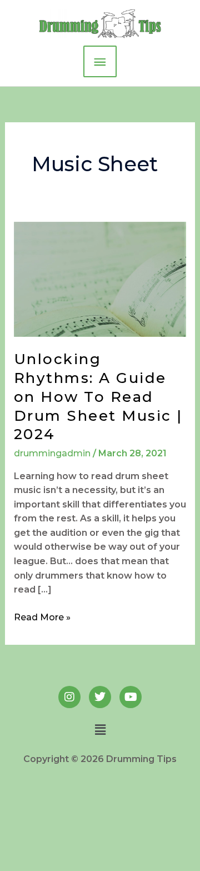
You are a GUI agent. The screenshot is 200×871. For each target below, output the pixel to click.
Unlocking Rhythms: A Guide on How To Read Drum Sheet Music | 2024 (98, 396)
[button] (100, 729)
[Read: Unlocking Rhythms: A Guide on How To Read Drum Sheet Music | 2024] (100, 278)
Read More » (42, 616)
